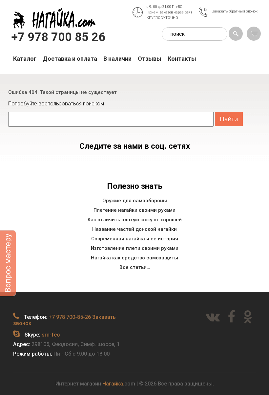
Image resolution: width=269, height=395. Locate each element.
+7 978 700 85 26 (58, 37)
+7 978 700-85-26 (70, 317)
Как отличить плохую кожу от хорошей (135, 220)
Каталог (24, 58)
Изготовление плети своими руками (134, 248)
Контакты (182, 58)
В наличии (117, 58)
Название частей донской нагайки (134, 229)
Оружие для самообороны (134, 201)
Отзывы (149, 58)
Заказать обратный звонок (235, 11)
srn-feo (51, 335)
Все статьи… (134, 267)
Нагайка (112, 384)
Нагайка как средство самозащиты (134, 258)
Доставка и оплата (70, 58)
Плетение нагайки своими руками (134, 210)
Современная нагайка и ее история (134, 239)
